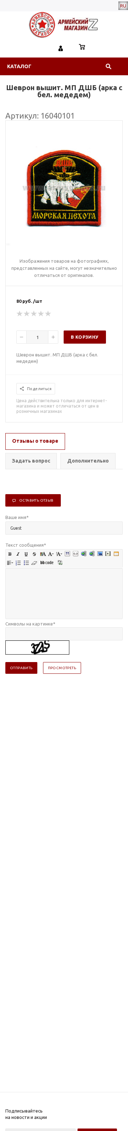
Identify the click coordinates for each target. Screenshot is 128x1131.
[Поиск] (108, 66)
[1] (19, 313)
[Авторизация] (61, 47)
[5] (48, 313)
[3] (34, 313)
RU (123, 5)
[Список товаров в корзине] (82, 47)
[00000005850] (64, 244)
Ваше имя (17, 517)
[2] (27, 313)
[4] (41, 313)
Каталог (19, 66)
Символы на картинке (30, 623)
